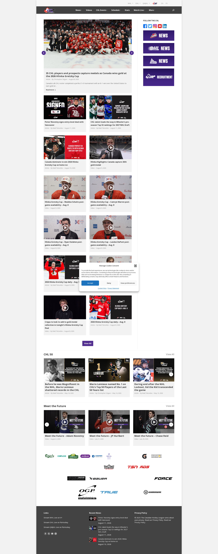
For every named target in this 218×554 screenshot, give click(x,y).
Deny (109, 283)
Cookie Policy (102, 288)
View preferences (128, 283)
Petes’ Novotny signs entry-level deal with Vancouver (113, 518)
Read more (50, 90)
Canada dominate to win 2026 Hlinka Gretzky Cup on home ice (112, 540)
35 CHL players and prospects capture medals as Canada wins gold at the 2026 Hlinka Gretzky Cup (86, 75)
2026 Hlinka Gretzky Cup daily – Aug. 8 (108, 322)
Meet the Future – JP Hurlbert (107, 435)
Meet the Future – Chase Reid (151, 435)
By (59, 79)
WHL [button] (130, 3)
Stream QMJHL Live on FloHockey (57, 527)
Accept (90, 283)
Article (48, 79)
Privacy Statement (113, 288)
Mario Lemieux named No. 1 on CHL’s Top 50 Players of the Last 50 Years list (108, 387)
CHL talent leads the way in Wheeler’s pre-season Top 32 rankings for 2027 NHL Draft (113, 529)
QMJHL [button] (145, 3)
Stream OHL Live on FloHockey (56, 522)
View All (170, 354)
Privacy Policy (140, 522)
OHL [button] (137, 3)
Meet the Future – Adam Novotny (64, 435)
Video (93, 168)
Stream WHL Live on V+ (53, 517)
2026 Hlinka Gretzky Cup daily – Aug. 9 (62, 282)
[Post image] (93, 518)
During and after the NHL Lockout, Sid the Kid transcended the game (153, 387)
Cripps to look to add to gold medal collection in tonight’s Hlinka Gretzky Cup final (64, 325)
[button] (135, 266)
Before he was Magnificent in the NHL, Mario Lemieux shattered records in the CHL (62, 387)
